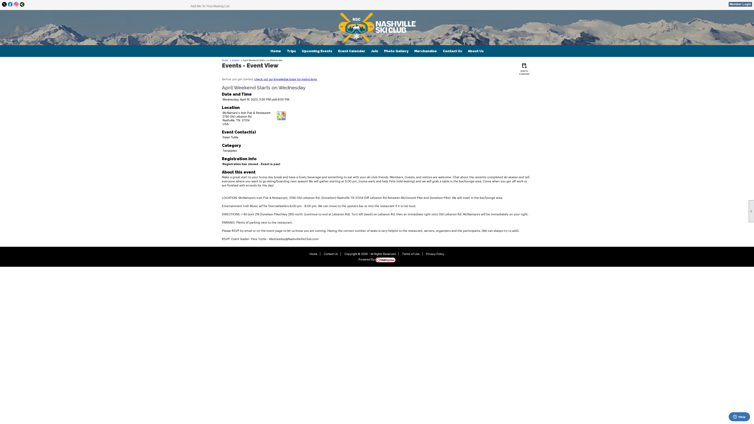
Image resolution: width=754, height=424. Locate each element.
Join (374, 51)
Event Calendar (351, 51)
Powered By (367, 259)
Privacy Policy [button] (435, 254)
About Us (476, 51)
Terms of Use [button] (411, 254)
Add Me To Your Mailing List (209, 6)
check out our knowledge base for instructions (285, 79)
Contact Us (452, 51)
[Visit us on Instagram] (16, 4)
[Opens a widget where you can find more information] (739, 417)
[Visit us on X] (4, 4)
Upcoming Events (317, 51)
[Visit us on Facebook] (10, 4)
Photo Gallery (396, 51)
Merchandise (425, 51)
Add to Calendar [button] (524, 68)
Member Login (740, 4)
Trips (291, 51)
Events (235, 60)
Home (276, 51)
